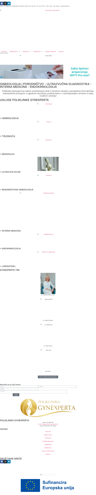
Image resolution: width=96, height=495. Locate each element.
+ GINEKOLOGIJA (9, 118)
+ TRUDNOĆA (7, 136)
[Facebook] (2, 3)
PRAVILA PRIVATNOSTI (48, 451)
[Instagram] (5, 3)
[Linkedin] (9, 3)
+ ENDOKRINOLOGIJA (10, 248)
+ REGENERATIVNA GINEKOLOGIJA (16, 189)
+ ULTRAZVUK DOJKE (10, 172)
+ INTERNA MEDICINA (10, 231)
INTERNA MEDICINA (50, 51)
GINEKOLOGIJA (14, 51)
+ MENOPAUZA (7, 154)
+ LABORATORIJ (7, 266)
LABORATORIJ (48, 444)
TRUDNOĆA (25, 51)
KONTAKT (61, 51)
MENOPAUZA (37, 51)
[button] (1, 60)
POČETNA (4, 51)
